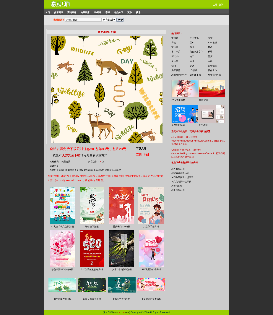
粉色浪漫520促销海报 (62, 269)
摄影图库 (58, 12)
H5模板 (193, 70)
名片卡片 (175, 51)
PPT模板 (203, 125)
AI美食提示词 (178, 190)
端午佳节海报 (92, 226)
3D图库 (97, 12)
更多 (129, 12)
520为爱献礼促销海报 (92, 269)
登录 (221, 4)
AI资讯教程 (176, 185)
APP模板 (212, 42)
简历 (210, 56)
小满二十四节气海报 (122, 269)
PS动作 (175, 56)
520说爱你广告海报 (151, 269)
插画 (210, 47)
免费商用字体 (196, 51)
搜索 (138, 12)
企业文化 (194, 38)
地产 (192, 56)
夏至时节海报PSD (122, 299)
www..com (121, 312)
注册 (215, 4)
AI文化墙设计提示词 (181, 181)
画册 (192, 47)
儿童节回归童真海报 (151, 299)
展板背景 (203, 100)
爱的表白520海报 (121, 226)
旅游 (192, 61)
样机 (173, 42)
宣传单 (174, 47)
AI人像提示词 (178, 169)
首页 (48, 12)
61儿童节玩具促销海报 (62, 226)
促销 (192, 66)
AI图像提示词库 (179, 75)
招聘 (173, 66)
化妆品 (174, 61)
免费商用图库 (214, 75)
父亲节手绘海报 (151, 226)
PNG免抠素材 (178, 100)
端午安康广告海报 (62, 299)
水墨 (210, 61)
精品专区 (118, 12)
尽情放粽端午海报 (92, 299)
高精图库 (71, 12)
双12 (192, 42)
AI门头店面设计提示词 (182, 177)
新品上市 (212, 70)
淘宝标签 (175, 70)
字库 (107, 12)
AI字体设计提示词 (180, 173)
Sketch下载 (195, 75)
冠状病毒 (212, 66)
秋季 (210, 51)
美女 (210, 38)
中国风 (174, 38)
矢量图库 (85, 12)
